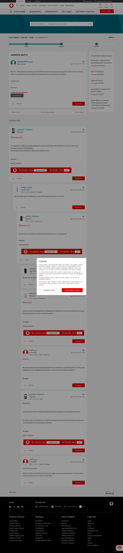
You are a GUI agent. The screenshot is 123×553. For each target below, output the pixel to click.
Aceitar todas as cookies (72, 290)
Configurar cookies (49, 290)
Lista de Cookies (45, 277)
